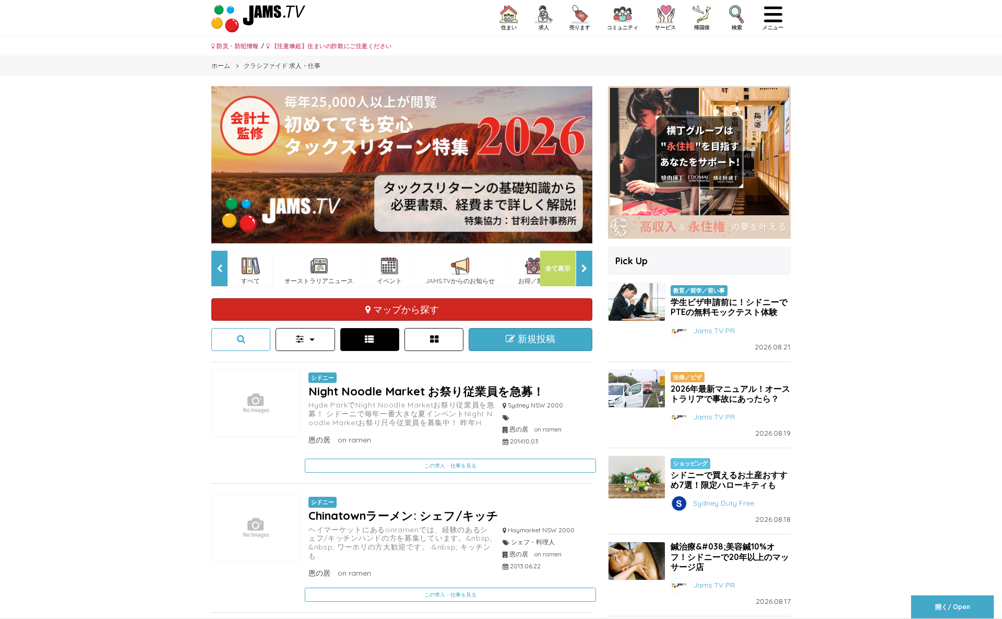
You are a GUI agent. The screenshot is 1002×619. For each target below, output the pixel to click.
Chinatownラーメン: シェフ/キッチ (403, 515)
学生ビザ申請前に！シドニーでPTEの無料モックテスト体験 (729, 307)
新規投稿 (535, 339)
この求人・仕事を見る (450, 465)
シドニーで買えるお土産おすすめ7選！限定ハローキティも (729, 480)
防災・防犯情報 (237, 46)
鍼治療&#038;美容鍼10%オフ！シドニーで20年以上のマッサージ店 (730, 556)
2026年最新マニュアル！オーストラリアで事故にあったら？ (730, 393)
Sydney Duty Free (723, 503)
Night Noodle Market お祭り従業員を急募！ (426, 391)
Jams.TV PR (714, 330)
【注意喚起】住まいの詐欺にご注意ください (330, 46)
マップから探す (405, 309)
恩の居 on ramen (339, 440)
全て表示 (557, 268)
